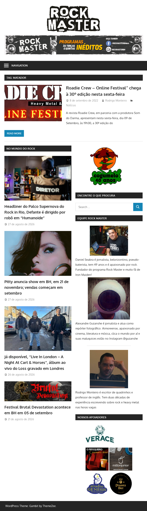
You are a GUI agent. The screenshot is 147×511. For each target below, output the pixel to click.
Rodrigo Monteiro (116, 100)
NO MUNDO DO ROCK (21, 148)
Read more (14, 133)
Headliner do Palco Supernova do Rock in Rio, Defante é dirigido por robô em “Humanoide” (34, 212)
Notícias (71, 105)
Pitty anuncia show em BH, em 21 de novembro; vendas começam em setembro (36, 287)
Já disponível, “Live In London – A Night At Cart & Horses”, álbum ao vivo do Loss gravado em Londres (35, 362)
